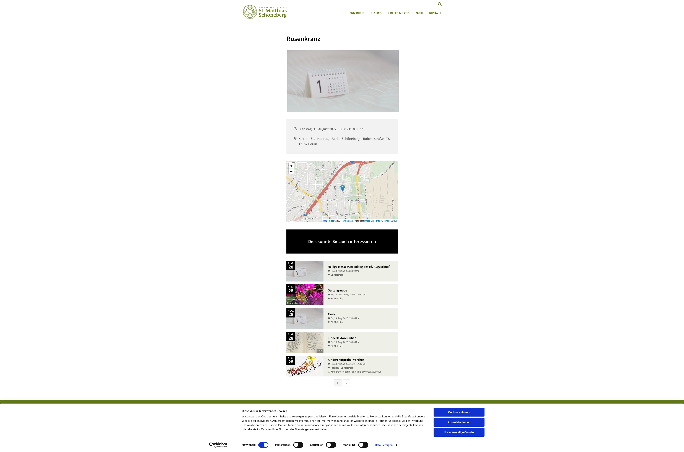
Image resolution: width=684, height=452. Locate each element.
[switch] (298, 445)
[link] (357, 13)
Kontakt (435, 13)
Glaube (375, 13)
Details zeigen (384, 444)
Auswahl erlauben (459, 422)
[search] (439, 4)
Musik (420, 13)
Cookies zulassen (459, 412)
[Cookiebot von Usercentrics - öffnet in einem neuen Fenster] (218, 445)
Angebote (356, 13)
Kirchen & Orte (398, 13)
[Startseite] (264, 12)
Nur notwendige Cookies (459, 432)
